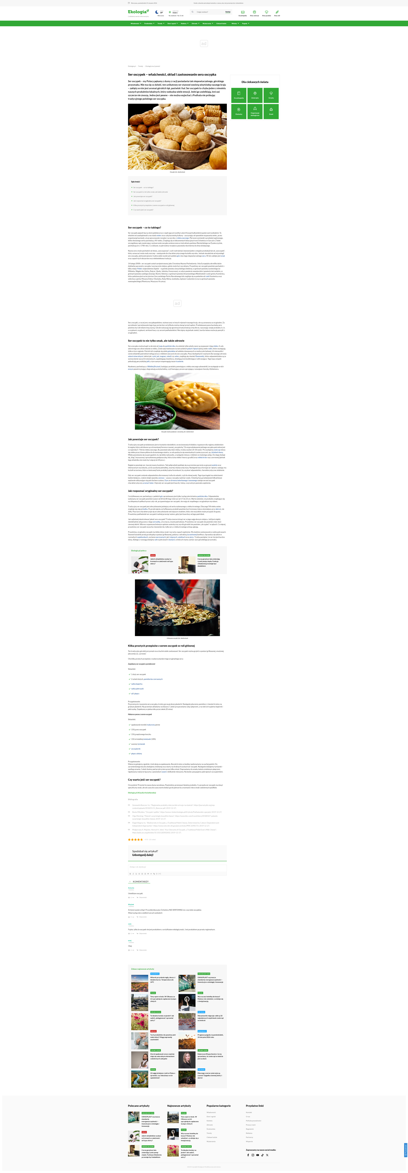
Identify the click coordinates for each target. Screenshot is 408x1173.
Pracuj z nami (251, 1125)
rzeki (207, 276)
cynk (154, 356)
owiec (159, 235)
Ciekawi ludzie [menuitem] (221, 23)
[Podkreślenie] (136, 874)
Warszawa (161, 15)
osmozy (161, 478)
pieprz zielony (136, 753)
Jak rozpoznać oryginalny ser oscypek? (147, 201)
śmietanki (147, 739)
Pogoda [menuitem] (244, 23)
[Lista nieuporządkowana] (145, 874)
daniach (172, 540)
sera (204, 256)
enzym (130, 369)
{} (157, 873)
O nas (248, 1116)
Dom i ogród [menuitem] (172, 23)
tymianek (141, 744)
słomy (220, 452)
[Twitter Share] (214, 852)
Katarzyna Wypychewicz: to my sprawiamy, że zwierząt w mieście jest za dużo (210, 1056)
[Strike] (139, 874)
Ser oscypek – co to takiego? (143, 187)
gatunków (171, 351)
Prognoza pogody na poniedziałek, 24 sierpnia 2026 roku (210, 1036)
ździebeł (214, 452)
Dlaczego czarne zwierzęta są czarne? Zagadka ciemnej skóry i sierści (210, 1075)
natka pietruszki (137, 689)
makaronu (151, 725)
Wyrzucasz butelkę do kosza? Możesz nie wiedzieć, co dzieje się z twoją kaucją (210, 998)
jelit (148, 361)
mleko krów (202, 457)
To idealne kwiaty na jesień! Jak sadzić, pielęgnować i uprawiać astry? (162, 1018)
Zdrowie (210, 1125)
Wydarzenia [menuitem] (207, 23)
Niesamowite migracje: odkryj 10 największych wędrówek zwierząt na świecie (211, 1018)
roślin (210, 348)
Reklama (249, 1133)
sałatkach (182, 537)
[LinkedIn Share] (220, 852)
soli (156, 540)
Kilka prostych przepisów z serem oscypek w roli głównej (153, 205)
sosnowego (193, 480)
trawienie (179, 361)
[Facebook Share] (208, 852)
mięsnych (173, 537)
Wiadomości (211, 1112)
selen (177, 356)
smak (223, 256)
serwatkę (156, 522)
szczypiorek (135, 749)
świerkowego (182, 480)
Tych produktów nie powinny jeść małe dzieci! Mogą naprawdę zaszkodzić (163, 1037)
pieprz (136, 693)
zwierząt (217, 450)
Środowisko (211, 1129)
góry (179, 256)
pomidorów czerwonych (153, 679)
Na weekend (172, 15)
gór (161, 496)
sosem (164, 772)
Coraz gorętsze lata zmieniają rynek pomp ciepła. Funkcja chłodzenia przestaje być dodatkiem (209, 562)
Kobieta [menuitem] (183, 23)
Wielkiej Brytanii (153, 366)
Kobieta (209, 1121)
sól (132, 693)
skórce (218, 509)
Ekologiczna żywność (152, 66)
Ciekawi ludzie (212, 1137)
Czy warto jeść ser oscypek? (143, 210)
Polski (139, 269)
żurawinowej (192, 534)
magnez (163, 356)
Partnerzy (249, 1137)
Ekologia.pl (132, 66)
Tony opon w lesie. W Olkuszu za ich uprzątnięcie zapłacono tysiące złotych (163, 998)
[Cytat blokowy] (148, 874)
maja (161, 346)
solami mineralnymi (135, 356)
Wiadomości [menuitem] (135, 23)
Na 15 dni (180, 15)
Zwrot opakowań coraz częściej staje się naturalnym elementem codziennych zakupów (162, 1056)
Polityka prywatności (253, 1121)
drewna (174, 480)
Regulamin (250, 1129)
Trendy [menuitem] (160, 23)
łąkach (196, 348)
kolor (152, 483)
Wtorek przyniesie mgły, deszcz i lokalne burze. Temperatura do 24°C (162, 979)
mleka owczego (183, 238)
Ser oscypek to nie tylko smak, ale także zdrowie (150, 192)
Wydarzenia (211, 1141)
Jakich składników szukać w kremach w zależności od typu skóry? (161, 561)
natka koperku (136, 684)
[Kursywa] (133, 874)
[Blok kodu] (151, 874)
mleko (215, 346)
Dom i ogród (211, 1116)
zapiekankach (142, 537)
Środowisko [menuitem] (148, 23)
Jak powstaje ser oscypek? (142, 196)
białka (145, 509)
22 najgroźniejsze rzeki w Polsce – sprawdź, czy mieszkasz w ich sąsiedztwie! (163, 1075)
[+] (160, 873)
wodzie (214, 465)
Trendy (140, 66)
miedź (169, 356)
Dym (166, 480)
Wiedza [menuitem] (234, 23)
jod (158, 356)
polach (189, 348)
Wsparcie (249, 1141)
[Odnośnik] (154, 874)
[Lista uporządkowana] (142, 874)
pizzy (192, 537)
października (170, 346)
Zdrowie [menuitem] (194, 23)
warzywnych (161, 537)
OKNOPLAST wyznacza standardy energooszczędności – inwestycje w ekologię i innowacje (210, 979)
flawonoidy (200, 356)
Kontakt (249, 1112)
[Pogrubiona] (130, 874)
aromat (146, 483)
